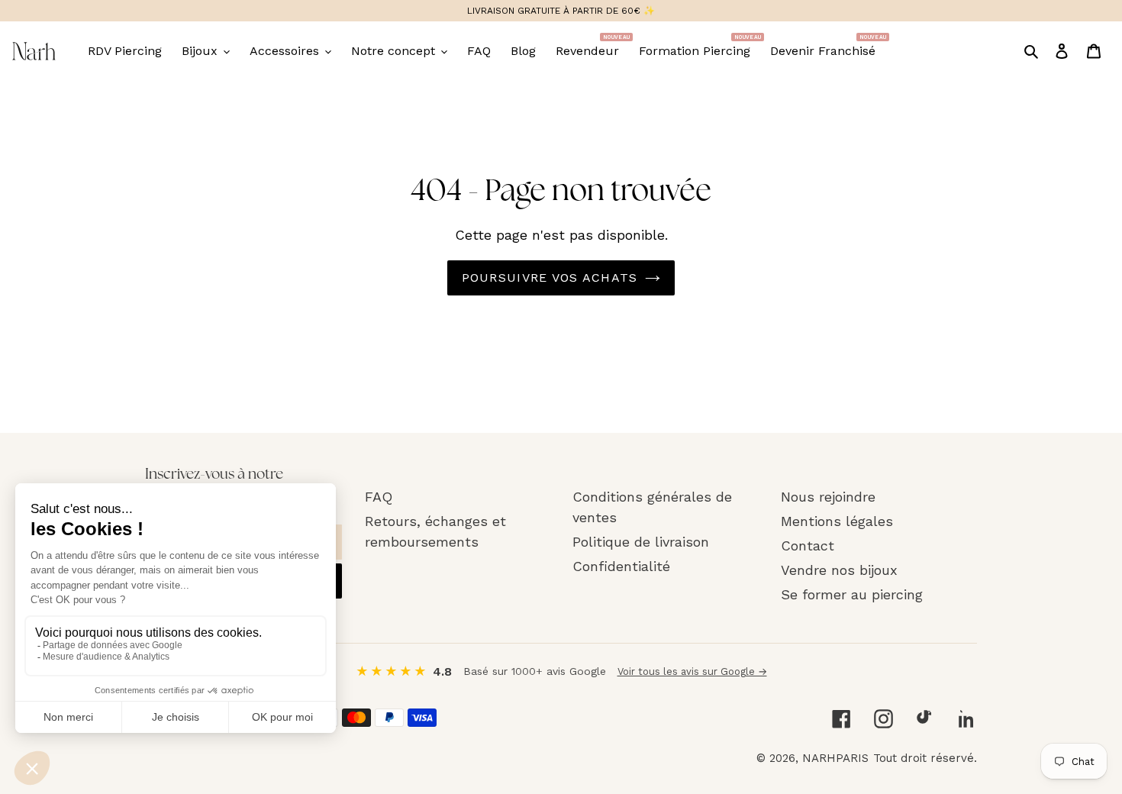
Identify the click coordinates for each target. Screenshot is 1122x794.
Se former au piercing (852, 594)
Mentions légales (837, 521)
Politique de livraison (640, 542)
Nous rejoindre (828, 497)
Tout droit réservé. (925, 758)
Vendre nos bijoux (839, 570)
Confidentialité (621, 566)
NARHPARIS (835, 758)
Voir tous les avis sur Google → (692, 671)
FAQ (378, 497)
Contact (807, 545)
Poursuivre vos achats (550, 277)
